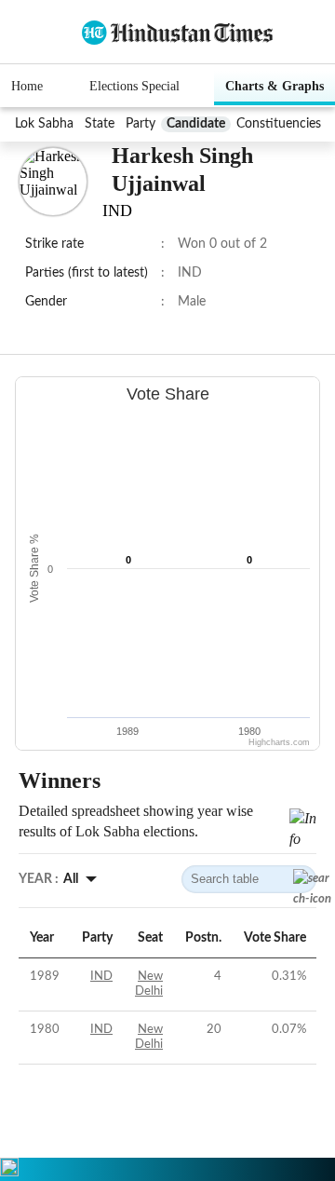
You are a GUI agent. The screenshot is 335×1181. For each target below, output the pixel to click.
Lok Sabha (44, 123)
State (99, 123)
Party (140, 123)
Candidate (196, 123)
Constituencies (278, 123)
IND (101, 977)
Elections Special (134, 86)
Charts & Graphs (274, 86)
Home (27, 86)
